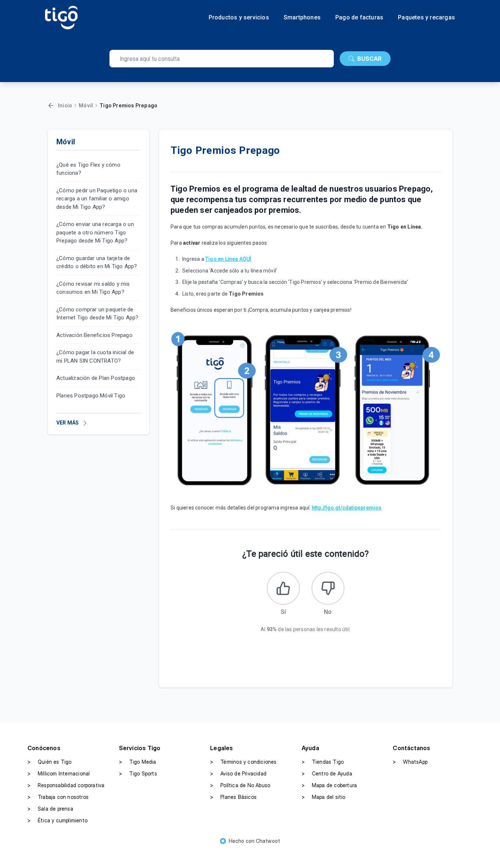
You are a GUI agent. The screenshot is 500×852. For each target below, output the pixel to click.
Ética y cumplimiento (57, 820)
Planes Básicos (233, 797)
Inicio (65, 105)
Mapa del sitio (324, 797)
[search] (221, 58)
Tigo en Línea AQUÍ (228, 259)
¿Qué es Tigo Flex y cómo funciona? (88, 169)
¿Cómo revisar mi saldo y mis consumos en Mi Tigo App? (93, 288)
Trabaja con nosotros (58, 797)
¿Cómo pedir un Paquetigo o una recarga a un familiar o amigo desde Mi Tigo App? (96, 198)
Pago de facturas (359, 18)
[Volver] (51, 105)
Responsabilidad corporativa (65, 785)
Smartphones (302, 18)
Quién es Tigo (49, 762)
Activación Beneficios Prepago (94, 335)
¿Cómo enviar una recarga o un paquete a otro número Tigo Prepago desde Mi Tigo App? (95, 232)
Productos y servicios (239, 18)
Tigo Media (137, 762)
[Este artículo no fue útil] (327, 588)
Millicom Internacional (58, 773)
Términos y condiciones (243, 762)
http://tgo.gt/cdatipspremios (347, 508)
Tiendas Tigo (323, 762)
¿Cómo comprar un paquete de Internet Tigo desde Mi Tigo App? (97, 313)
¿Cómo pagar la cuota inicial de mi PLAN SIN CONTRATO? (95, 356)
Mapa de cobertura (329, 785)
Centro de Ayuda (327, 773)
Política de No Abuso (240, 785)
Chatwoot (268, 841)
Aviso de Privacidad (238, 773)
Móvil (86, 105)
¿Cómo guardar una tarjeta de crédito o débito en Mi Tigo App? (96, 262)
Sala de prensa (50, 808)
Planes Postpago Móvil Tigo (90, 395)
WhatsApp (410, 762)
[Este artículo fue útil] (283, 588)
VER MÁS (67, 423)
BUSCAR (369, 58)
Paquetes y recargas (426, 18)
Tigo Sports (138, 773)
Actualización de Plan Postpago (95, 378)
